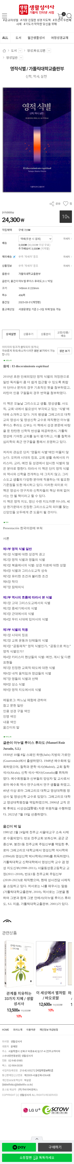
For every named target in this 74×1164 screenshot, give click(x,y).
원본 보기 (39, 350)
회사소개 (17, 1029)
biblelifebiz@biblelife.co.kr (17, 1084)
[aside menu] (4, 16)
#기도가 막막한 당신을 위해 (40, 24)
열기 (37, 1139)
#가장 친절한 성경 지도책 (35, 20)
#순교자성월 (10, 20)
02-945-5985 (15, 1060)
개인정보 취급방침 (48, 1029)
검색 (69, 16)
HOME (5, 1029)
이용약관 (30, 1029)
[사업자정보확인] (44, 1070)
